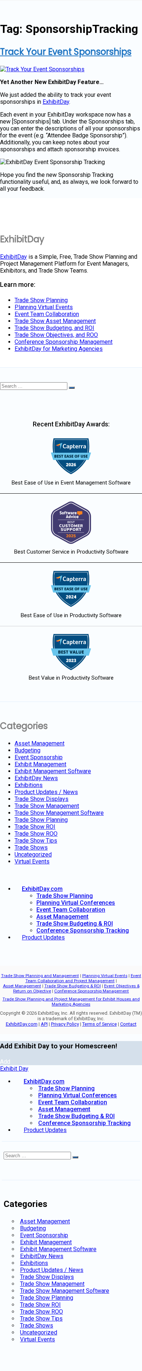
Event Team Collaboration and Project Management (83, 978)
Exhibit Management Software (53, 771)
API (44, 1024)
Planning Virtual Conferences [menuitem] (77, 1095)
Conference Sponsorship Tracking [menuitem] (84, 1123)
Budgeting (27, 750)
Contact (128, 1024)
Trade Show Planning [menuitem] (66, 1088)
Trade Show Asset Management (55, 321)
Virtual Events (32, 861)
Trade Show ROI (35, 826)
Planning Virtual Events (44, 307)
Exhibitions (29, 785)
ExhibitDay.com (42, 888)
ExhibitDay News (36, 778)
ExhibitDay (56, 101)
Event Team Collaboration (47, 314)
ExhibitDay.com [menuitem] (44, 1081)
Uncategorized (33, 854)
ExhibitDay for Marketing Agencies (59, 348)
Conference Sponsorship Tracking (82, 930)
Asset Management (39, 743)
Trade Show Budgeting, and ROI (54, 327)
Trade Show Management (47, 805)
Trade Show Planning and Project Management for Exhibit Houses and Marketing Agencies (71, 1001)
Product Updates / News (46, 792)
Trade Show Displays (41, 798)
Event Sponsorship (39, 757)
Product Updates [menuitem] (45, 1130)
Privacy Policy (65, 1024)
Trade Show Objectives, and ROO (56, 334)
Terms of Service (99, 1024)
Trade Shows (31, 847)
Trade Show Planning (41, 300)
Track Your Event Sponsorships (65, 52)
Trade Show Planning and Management (40, 975)
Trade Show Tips (36, 840)
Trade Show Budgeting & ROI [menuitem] (76, 1116)
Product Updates (43, 937)
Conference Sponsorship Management (64, 341)
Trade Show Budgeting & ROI (74, 923)
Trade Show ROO (36, 833)
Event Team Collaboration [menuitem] (72, 1102)
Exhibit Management (40, 764)
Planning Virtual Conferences (75, 902)
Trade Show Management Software (59, 812)
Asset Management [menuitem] (64, 1109)
